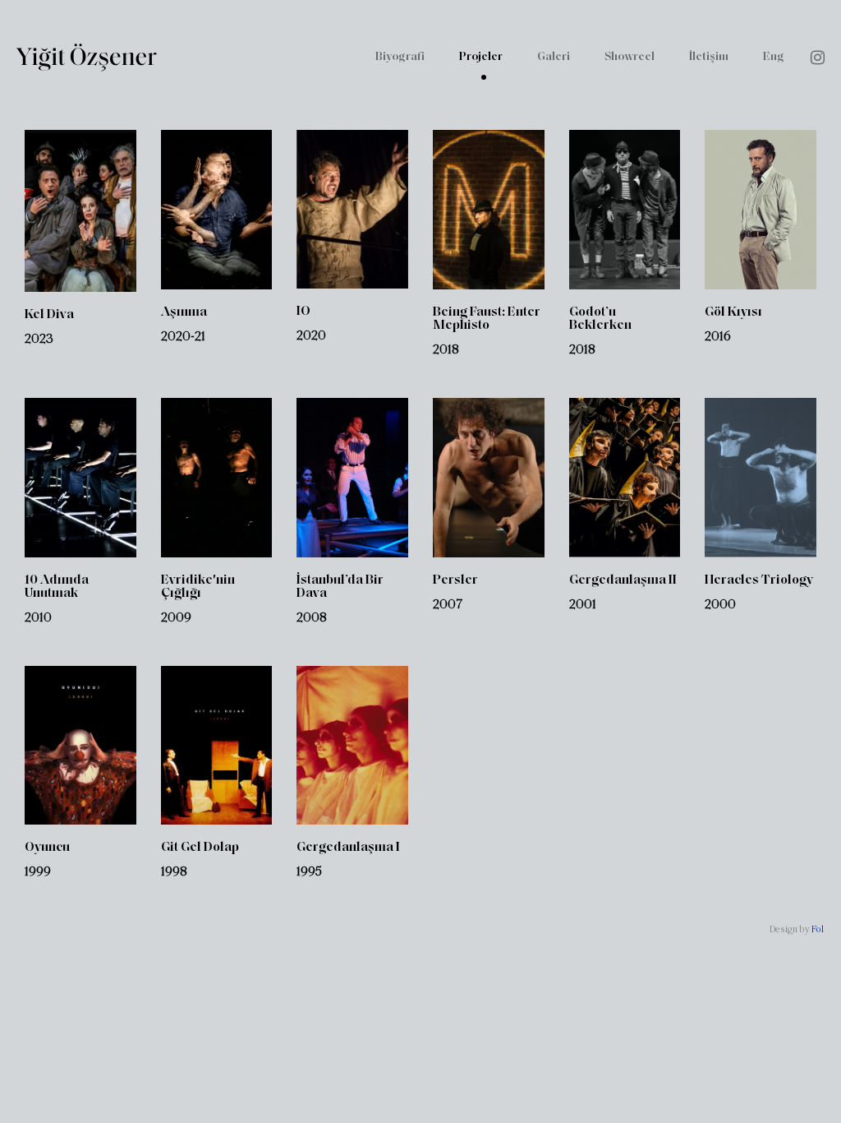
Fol (817, 930)
